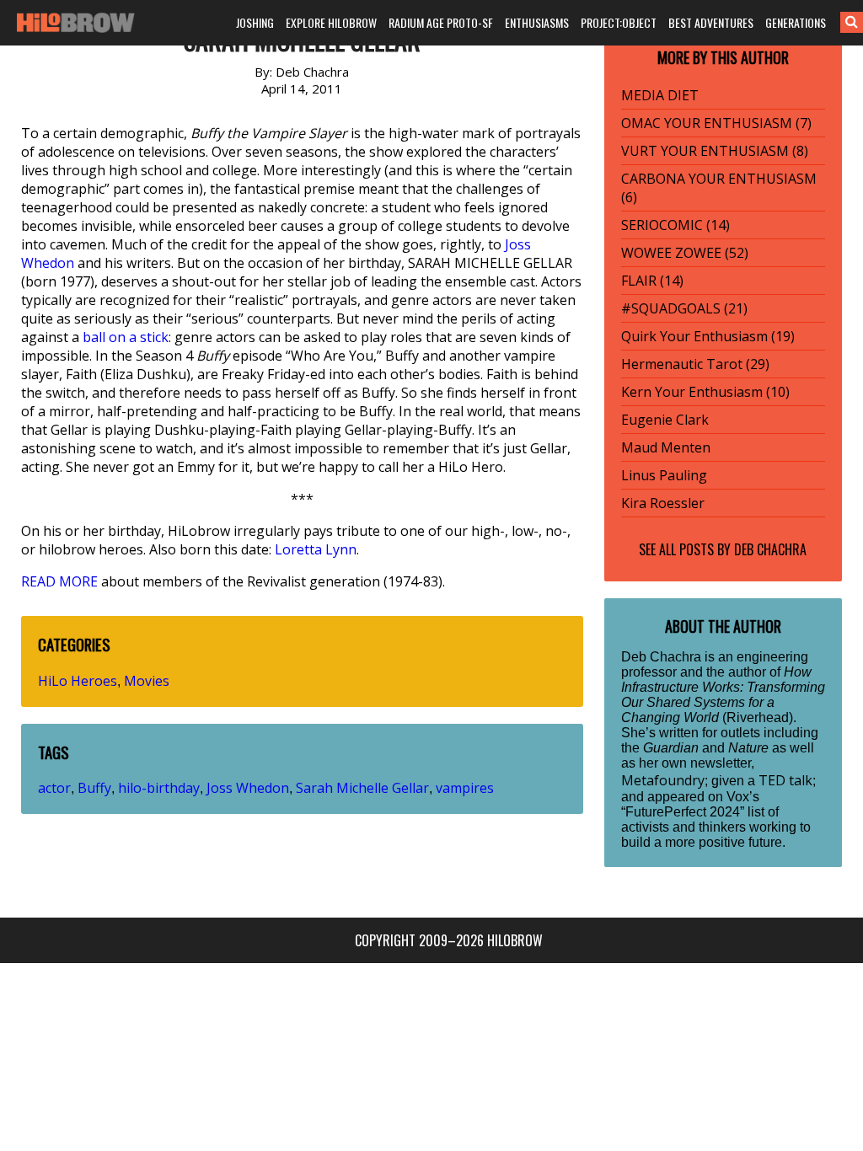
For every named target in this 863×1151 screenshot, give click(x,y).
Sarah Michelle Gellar (362, 788)
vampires (465, 788)
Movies (146, 681)
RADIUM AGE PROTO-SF (441, 22)
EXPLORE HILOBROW (331, 22)
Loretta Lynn (315, 549)
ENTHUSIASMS (537, 22)
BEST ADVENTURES (710, 22)
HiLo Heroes (77, 681)
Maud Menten (665, 447)
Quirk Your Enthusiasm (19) (708, 336)
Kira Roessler (663, 503)
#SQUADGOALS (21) (684, 308)
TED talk (785, 780)
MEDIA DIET (660, 95)
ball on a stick (126, 337)
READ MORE (59, 581)
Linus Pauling (664, 475)
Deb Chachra (770, 549)
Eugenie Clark (665, 419)
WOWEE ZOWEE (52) (684, 253)
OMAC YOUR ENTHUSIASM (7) (716, 123)
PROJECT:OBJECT (619, 22)
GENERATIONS (795, 22)
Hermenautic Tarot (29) (695, 364)
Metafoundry (663, 780)
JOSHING (255, 22)
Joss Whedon (247, 788)
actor (54, 788)
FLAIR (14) (652, 280)
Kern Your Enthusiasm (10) (705, 392)
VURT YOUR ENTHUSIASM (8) (714, 151)
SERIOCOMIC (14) (675, 225)
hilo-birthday (159, 788)
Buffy (94, 788)
